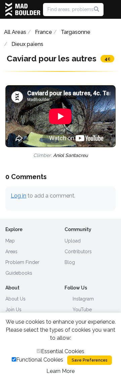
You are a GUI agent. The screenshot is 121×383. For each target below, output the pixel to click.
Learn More (60, 371)
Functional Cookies (39, 360)
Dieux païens (27, 44)
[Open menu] (113, 9)
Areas (11, 251)
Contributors (78, 251)
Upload (73, 240)
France (43, 32)
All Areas (15, 32)
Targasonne (75, 32)
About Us (15, 299)
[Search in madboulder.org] (96, 9)
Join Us (13, 309)
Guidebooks (18, 273)
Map (10, 240)
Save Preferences (90, 360)
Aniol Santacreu (70, 155)
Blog (70, 262)
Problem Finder (22, 262)
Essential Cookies (62, 351)
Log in (18, 196)
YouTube (81, 309)
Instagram (82, 299)
